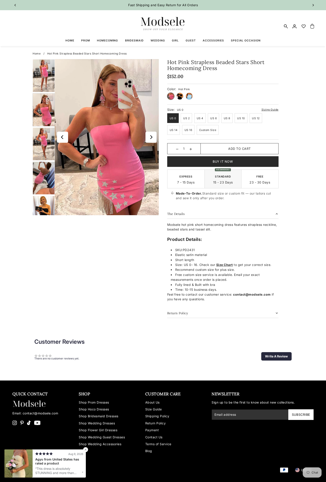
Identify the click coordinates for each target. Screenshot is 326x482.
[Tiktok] (29, 422)
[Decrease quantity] (177, 148)
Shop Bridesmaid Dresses (98, 416)
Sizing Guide (270, 109)
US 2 (186, 118)
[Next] (313, 5)
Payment (152, 430)
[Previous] (15, 5)
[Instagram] (14, 422)
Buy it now (223, 161)
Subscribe (301, 414)
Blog (148, 451)
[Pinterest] (22, 422)
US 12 (256, 118)
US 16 (188, 130)
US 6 (213, 118)
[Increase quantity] (190, 148)
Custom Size (207, 130)
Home (37, 53)
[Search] (286, 26)
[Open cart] (312, 26)
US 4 (200, 118)
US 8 (227, 118)
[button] (276, 356)
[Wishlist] (304, 26)
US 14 (174, 130)
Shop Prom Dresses (94, 402)
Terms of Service (158, 444)
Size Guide (153, 409)
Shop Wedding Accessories (100, 444)
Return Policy (155, 423)
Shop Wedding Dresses (97, 423)
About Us (152, 402)
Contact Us (154, 437)
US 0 (173, 118)
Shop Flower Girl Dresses (98, 430)
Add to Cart (239, 148)
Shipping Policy (157, 416)
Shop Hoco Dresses (94, 409)
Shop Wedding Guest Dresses (102, 437)
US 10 (241, 118)
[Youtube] (37, 422)
